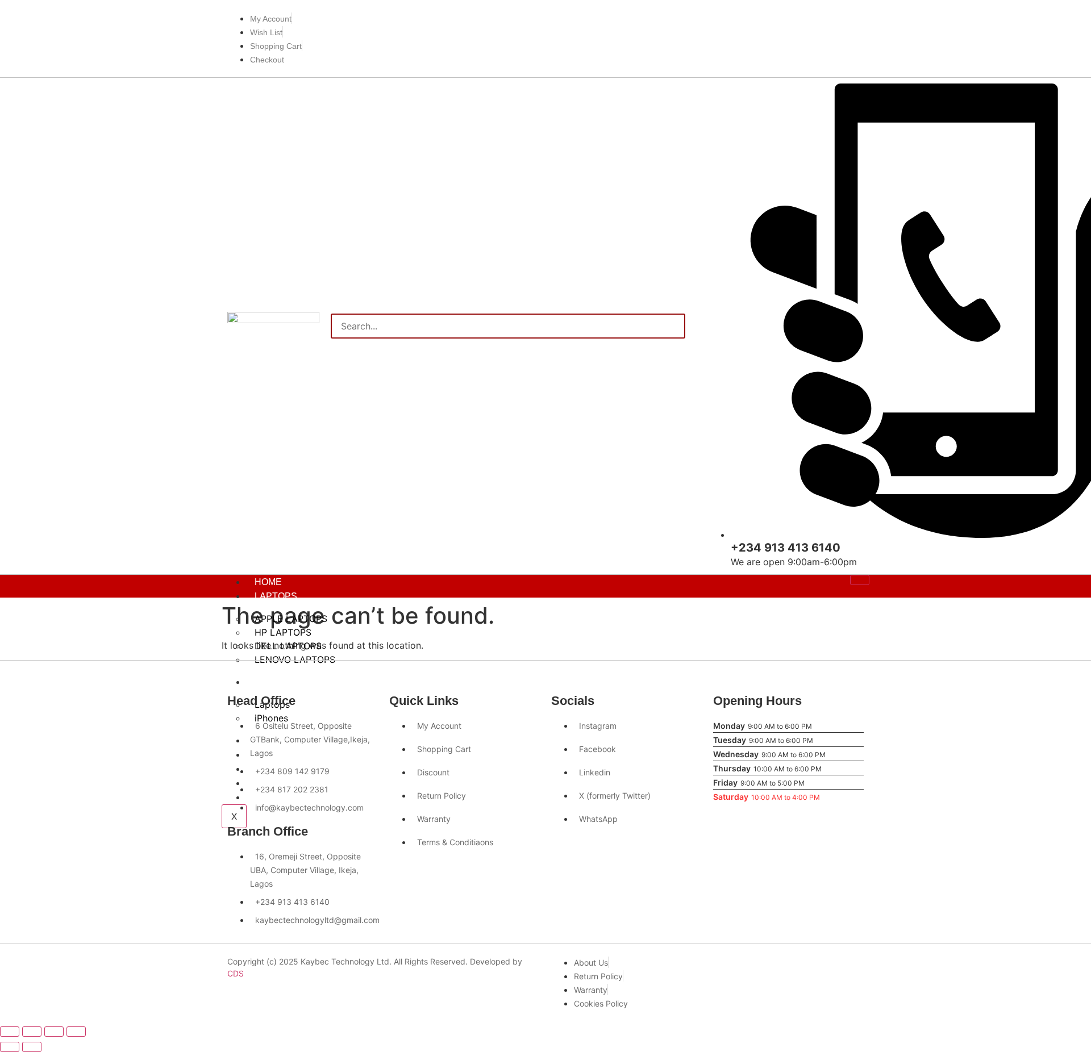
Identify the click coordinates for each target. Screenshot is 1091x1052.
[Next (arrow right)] (31, 1047)
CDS (235, 973)
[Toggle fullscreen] (31, 1031)
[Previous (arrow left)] (9, 1047)
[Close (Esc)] (76, 1031)
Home (268, 582)
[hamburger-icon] (859, 580)
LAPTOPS (276, 596)
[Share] (54, 1031)
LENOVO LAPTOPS (295, 659)
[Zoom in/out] (9, 1031)
